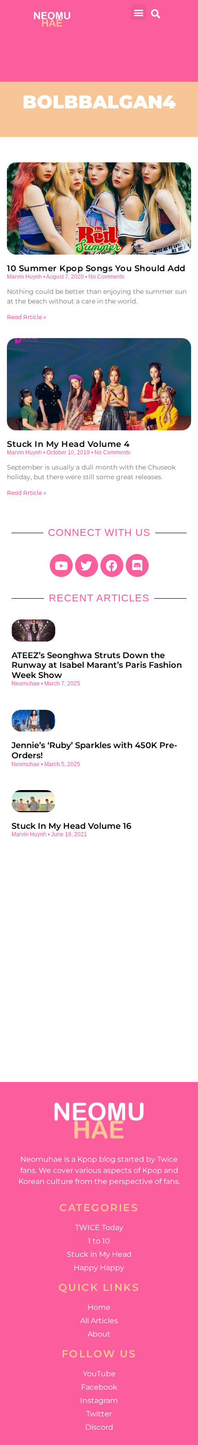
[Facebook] (111, 565)
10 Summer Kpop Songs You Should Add (96, 268)
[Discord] (137, 565)
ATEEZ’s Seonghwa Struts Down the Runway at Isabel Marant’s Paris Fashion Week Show (97, 665)
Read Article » (26, 317)
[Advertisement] (99, 953)
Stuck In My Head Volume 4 (68, 444)
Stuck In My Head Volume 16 (71, 826)
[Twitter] (86, 565)
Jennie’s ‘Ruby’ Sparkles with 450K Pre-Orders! (94, 750)
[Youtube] (61, 565)
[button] (138, 12)
